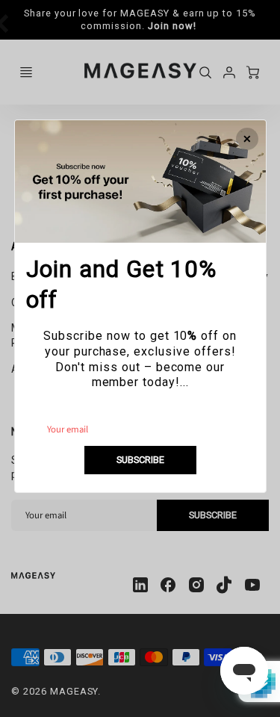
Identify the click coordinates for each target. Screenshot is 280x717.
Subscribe (140, 459)
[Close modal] (246, 139)
